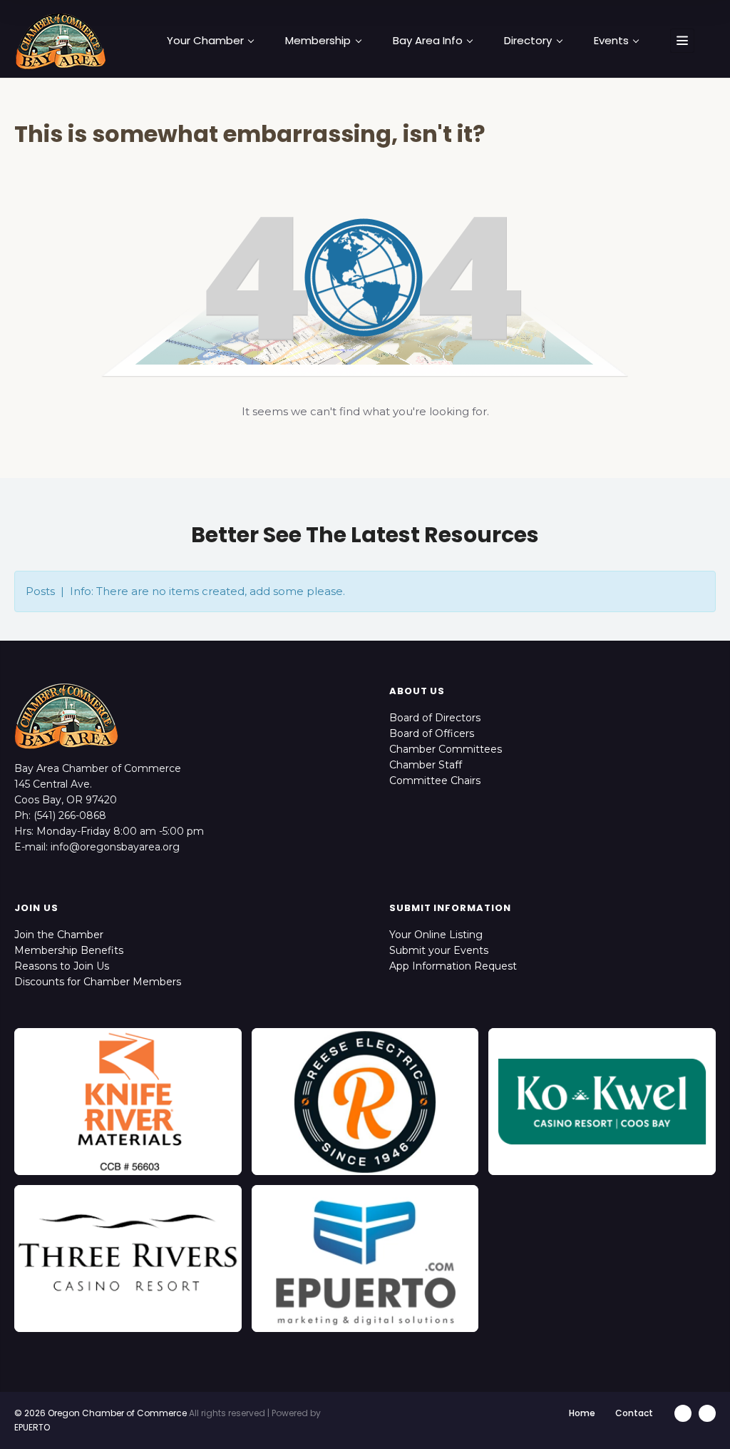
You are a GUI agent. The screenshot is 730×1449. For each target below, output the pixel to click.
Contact (634, 1413)
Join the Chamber (58, 934)
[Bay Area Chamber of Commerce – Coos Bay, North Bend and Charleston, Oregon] (60, 40)
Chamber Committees (445, 749)
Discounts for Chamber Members (97, 981)
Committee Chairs (434, 780)
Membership (318, 41)
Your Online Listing (436, 934)
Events (611, 41)
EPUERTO (32, 1427)
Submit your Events (438, 950)
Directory (528, 41)
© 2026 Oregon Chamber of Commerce (100, 1413)
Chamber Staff (425, 764)
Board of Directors (434, 717)
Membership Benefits (68, 950)
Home (582, 1413)
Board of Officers (431, 733)
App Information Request (453, 966)
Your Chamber (205, 41)
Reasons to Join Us (61, 966)
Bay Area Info (428, 41)
